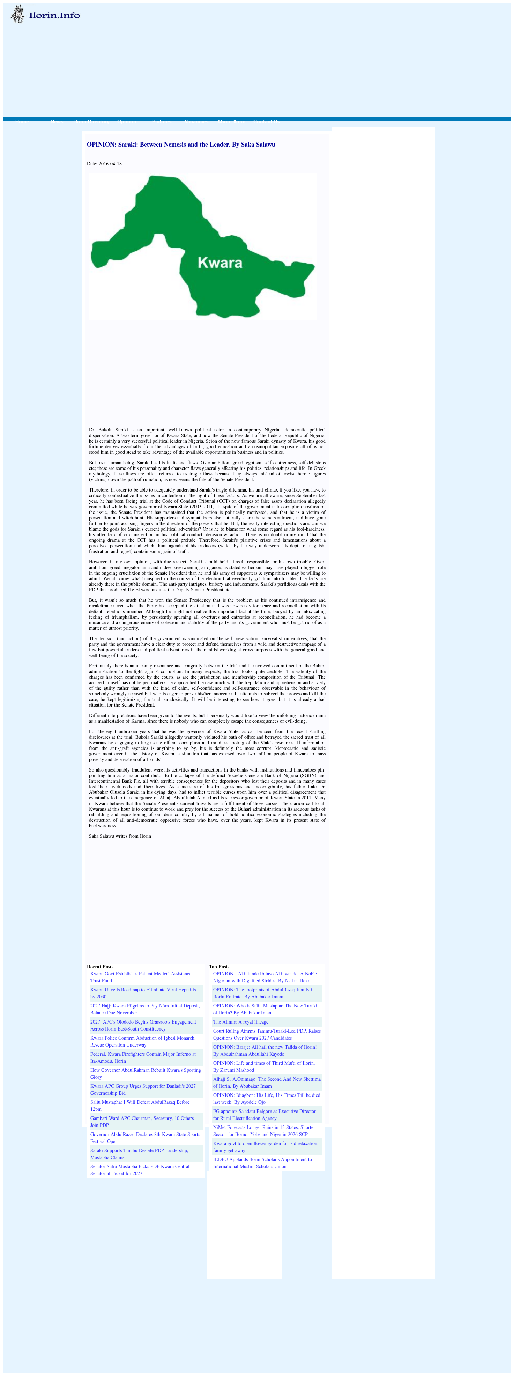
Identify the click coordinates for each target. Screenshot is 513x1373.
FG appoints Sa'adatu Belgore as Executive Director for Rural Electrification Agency (264, 1114)
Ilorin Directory (92, 121)
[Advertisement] (284, 53)
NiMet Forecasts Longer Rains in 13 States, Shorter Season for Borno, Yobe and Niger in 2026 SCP (264, 1130)
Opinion (126, 121)
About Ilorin (231, 121)
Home (22, 121)
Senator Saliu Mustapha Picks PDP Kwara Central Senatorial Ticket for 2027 (139, 1169)
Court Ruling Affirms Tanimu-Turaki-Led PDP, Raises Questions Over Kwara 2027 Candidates (267, 1034)
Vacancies (197, 121)
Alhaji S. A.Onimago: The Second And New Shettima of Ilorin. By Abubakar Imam (267, 1082)
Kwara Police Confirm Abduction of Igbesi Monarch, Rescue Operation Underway (143, 1041)
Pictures (162, 121)
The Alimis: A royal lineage (240, 1021)
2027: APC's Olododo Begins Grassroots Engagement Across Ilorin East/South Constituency (143, 1025)
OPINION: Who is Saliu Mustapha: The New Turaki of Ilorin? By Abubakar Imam (265, 1009)
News (57, 121)
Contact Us (266, 121)
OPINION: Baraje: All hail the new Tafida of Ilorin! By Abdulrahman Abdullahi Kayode (265, 1050)
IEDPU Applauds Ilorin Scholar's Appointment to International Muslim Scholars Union (262, 1162)
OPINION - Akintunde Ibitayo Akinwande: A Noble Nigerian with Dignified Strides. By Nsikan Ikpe (265, 977)
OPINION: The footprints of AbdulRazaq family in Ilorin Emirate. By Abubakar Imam (264, 993)
